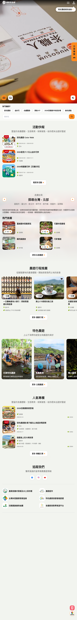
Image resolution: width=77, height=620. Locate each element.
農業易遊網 (8, 3)
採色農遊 (7, 110)
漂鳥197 (37, 110)
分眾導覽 (74, 50)
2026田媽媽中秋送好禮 (53, 110)
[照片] (10, 97)
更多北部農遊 (37, 255)
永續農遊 (27, 110)
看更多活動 (37, 182)
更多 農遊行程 (37, 317)
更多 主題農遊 (37, 384)
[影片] (4, 97)
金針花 (17, 110)
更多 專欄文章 (37, 453)
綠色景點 (68, 110)
